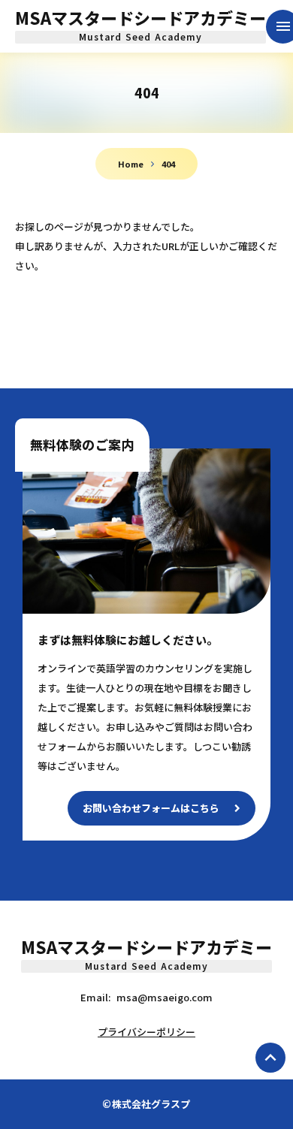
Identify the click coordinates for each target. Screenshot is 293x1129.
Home (130, 164)
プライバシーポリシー (146, 1032)
